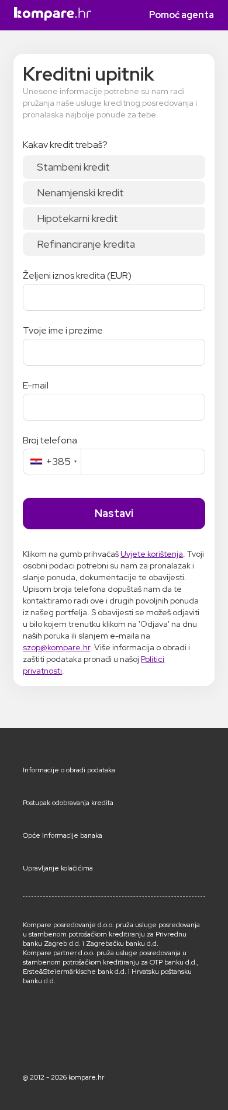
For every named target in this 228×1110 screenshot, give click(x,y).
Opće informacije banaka (62, 835)
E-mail (36, 385)
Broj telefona (50, 440)
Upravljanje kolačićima (58, 868)
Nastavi (114, 513)
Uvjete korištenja (151, 554)
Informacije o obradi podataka (69, 770)
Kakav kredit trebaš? (65, 145)
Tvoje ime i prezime (63, 331)
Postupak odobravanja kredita (68, 802)
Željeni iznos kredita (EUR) (77, 276)
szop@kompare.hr (56, 647)
